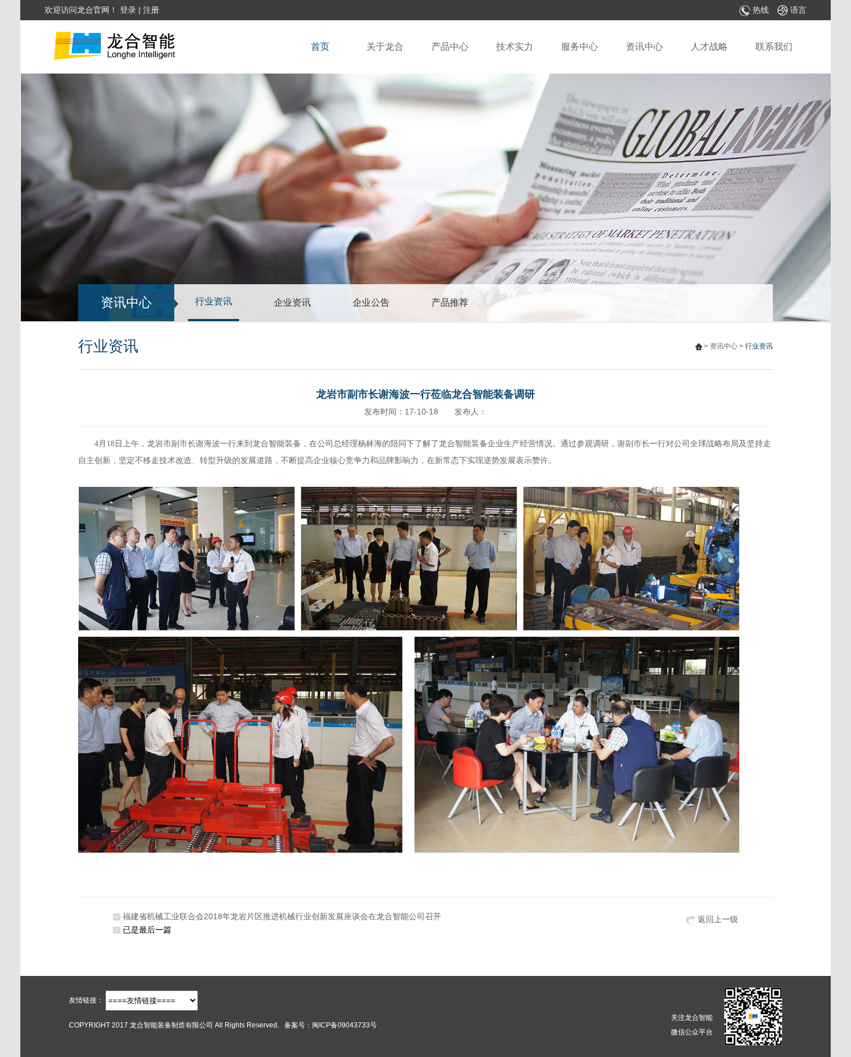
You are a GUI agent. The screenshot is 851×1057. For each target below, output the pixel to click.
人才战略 (709, 47)
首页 (320, 47)
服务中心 (579, 47)
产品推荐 (449, 302)
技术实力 (514, 47)
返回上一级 (716, 919)
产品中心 (449, 47)
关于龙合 (385, 47)
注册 (151, 9)
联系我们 (774, 47)
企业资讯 (292, 302)
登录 (128, 9)
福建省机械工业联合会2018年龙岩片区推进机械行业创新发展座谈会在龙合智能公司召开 (282, 916)
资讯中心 (644, 47)
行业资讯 (213, 301)
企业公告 (371, 302)
